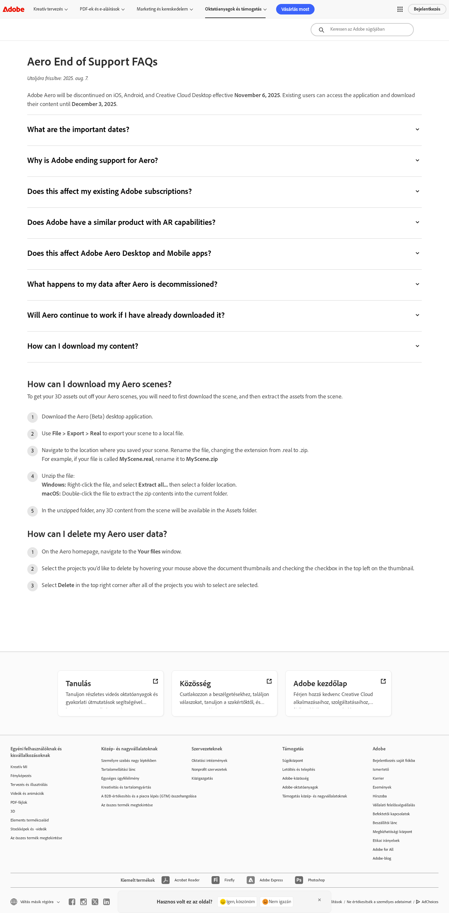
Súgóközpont (292, 760)
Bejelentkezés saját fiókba (394, 760)
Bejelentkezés (427, 9)
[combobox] (362, 29)
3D (13, 811)
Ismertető (381, 769)
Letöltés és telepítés (298, 769)
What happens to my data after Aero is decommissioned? (122, 284)
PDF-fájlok (19, 802)
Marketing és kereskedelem (162, 9)
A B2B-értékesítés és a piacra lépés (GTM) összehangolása (136, 796)
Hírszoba (380, 796)
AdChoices (430, 902)
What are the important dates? (78, 129)
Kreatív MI (19, 767)
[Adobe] (13, 9)
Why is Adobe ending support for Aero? (92, 160)
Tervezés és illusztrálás (29, 784)
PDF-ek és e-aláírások (100, 9)
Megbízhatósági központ (392, 831)
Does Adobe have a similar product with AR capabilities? (121, 222)
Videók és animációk (27, 793)
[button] (400, 9)
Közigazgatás (202, 778)
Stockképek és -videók (29, 829)
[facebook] (72, 902)
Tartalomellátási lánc (118, 769)
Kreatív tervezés (48, 9)
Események (382, 787)
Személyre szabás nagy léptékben (128, 760)
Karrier (378, 778)
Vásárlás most (295, 9)
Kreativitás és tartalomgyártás (126, 787)
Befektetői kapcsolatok (391, 814)
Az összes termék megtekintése (36, 838)
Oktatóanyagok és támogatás (233, 9)
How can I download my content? (82, 346)
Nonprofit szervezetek (209, 769)
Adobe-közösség (295, 778)
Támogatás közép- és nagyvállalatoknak (314, 796)
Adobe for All (383, 849)
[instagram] (83, 902)
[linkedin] (106, 902)
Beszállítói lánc (385, 822)
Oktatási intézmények (209, 760)
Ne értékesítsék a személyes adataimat (379, 902)
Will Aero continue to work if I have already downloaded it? (126, 315)
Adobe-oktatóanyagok (300, 787)
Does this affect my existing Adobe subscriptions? (109, 191)
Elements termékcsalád (30, 820)
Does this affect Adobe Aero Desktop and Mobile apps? (119, 253)
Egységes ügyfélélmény (120, 778)
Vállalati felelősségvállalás (394, 805)
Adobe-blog (382, 858)
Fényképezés (21, 775)
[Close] (319, 900)
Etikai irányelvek (386, 840)
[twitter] (95, 902)
